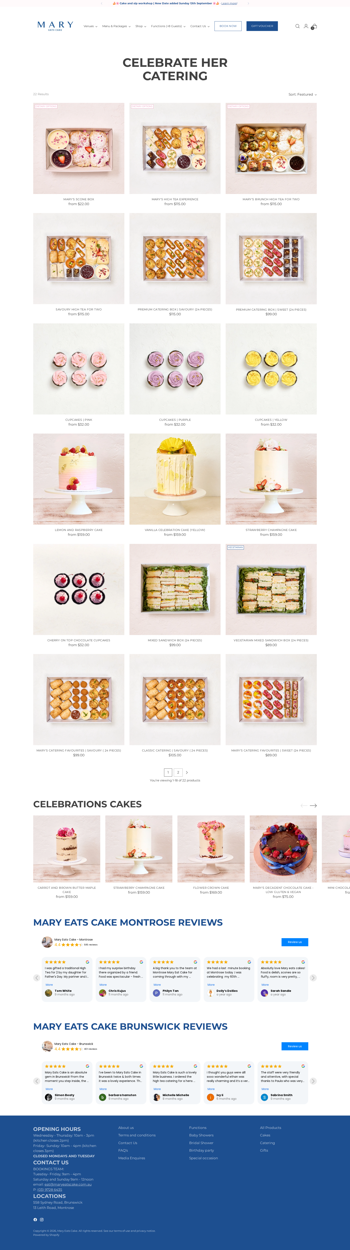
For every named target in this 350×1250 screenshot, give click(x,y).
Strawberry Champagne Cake (271, 530)
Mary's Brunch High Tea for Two (271, 199)
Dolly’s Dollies (71, 990)
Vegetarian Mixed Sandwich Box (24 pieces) (271, 640)
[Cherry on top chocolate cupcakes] (78, 589)
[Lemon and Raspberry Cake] (78, 479)
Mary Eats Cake (67, 1230)
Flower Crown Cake (211, 888)
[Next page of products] (186, 772)
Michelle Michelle (68, 1095)
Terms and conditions (137, 1135)
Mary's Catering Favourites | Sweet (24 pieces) (271, 750)
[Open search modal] (297, 26)
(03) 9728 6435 (49, 1190)
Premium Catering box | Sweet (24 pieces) (271, 309)
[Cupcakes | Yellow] (271, 369)
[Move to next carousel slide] (313, 805)
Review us (295, 942)
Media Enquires (131, 1158)
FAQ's (123, 1150)
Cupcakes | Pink (78, 420)
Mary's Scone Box (78, 199)
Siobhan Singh (288, 990)
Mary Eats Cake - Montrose (73, 940)
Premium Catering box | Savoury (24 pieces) (175, 309)
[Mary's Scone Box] (78, 148)
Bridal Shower (201, 1143)
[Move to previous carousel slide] (304, 805)
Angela (276, 1095)
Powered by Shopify (46, 1234)
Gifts (264, 1150)
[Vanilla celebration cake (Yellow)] (175, 479)
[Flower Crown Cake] (210, 848)
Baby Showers (201, 1135)
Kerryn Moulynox (230, 1095)
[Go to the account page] (306, 26)
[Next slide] (313, 977)
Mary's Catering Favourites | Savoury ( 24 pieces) (78, 750)
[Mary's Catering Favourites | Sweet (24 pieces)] (271, 699)
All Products (270, 1128)
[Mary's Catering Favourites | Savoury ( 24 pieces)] (78, 699)
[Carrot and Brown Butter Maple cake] (66, 848)
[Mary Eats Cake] (55, 26)
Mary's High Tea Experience (175, 199)
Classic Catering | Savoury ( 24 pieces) (175, 750)
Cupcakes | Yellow (271, 420)
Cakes (265, 1135)
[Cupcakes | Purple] (175, 369)
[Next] (248, 3)
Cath (173, 990)
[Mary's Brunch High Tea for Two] (271, 148)
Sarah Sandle (125, 990)
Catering (267, 1143)
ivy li (112, 1095)
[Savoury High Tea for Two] (78, 258)
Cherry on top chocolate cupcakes (78, 640)
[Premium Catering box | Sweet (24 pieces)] (271, 258)
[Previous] (101, 3)
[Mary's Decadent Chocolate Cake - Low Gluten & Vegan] (283, 848)
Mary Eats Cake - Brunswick (73, 1044)
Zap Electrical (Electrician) (233, 992)
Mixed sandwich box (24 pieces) (175, 640)
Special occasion (203, 1158)
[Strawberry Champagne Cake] (271, 479)
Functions (197, 1128)
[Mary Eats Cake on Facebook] (35, 1220)
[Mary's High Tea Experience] (175, 148)
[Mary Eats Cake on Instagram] (42, 1220)
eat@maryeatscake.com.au (68, 1184)
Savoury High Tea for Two (79, 309)
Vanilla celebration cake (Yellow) (175, 530)
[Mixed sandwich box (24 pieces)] (175, 589)
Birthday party (201, 1150)
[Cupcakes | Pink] (78, 369)
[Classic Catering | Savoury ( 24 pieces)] (175, 699)
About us (126, 1128)
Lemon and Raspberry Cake (78, 530)
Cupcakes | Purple (175, 420)
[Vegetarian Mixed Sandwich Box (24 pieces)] (271, 589)
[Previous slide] (36, 977)
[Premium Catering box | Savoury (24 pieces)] (175, 258)
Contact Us (127, 1143)
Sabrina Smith (174, 1095)
